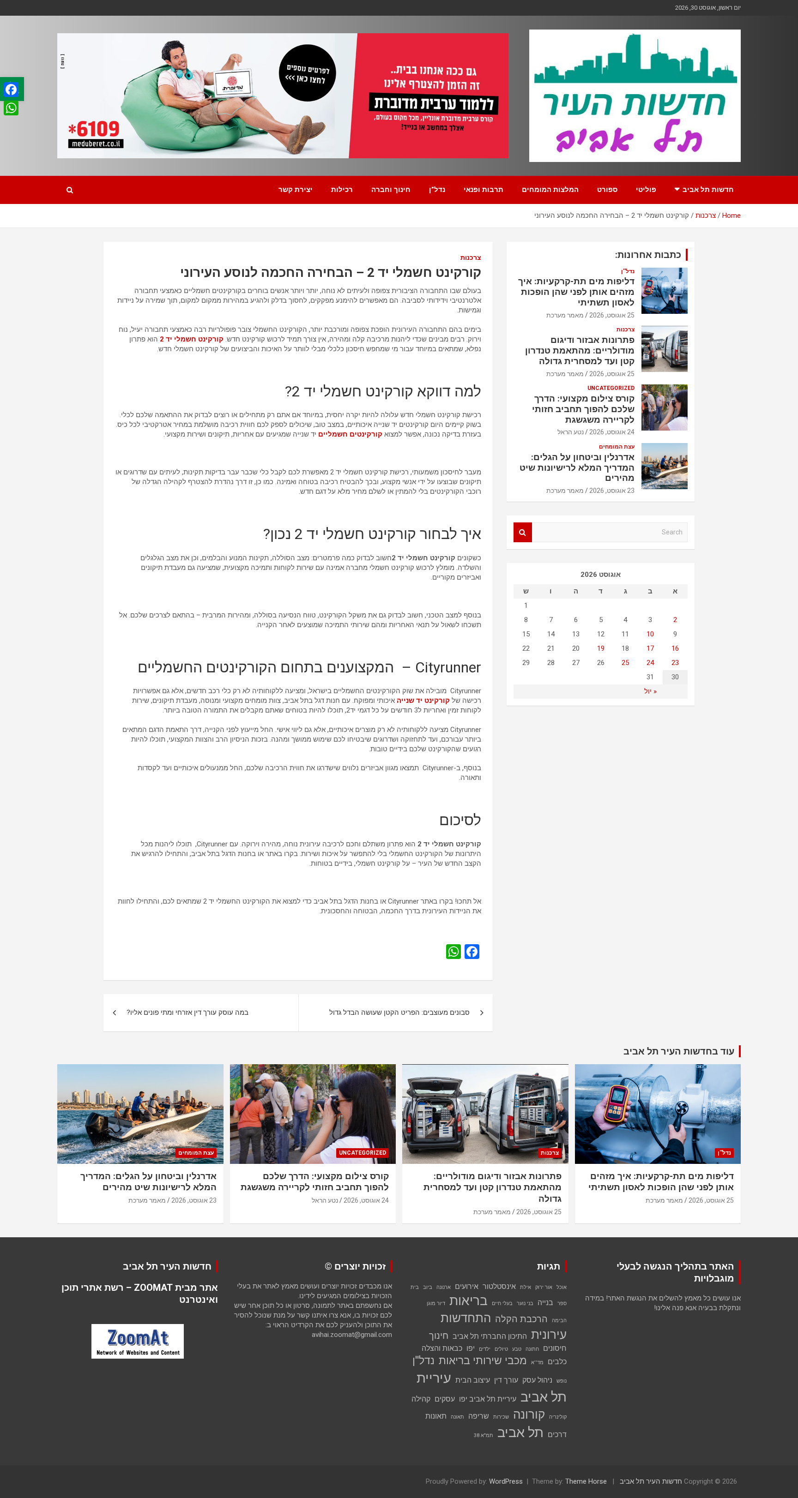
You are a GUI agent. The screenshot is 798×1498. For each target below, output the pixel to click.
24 (650, 663)
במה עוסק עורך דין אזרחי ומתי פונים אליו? (187, 1012)
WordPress (506, 1481)
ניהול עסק (537, 1380)
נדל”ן (437, 190)
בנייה (545, 1302)
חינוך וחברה (391, 190)
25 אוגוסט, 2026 (612, 315)
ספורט (607, 190)
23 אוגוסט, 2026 (612, 490)
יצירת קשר (295, 190)
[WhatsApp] (11, 108)
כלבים (557, 1361)
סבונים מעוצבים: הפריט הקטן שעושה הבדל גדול (399, 1012)
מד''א (537, 1363)
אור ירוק (543, 1287)
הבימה (559, 1321)
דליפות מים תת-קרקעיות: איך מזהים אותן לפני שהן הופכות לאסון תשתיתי (576, 292)
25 (625, 663)
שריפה (478, 1416)
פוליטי (646, 190)
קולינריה (558, 1417)
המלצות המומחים (550, 190)
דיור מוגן (436, 1303)
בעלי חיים (502, 1303)
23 (675, 663)
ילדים (484, 1349)
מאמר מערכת (565, 315)
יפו (470, 1348)
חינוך (438, 1335)
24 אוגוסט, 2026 (612, 432)
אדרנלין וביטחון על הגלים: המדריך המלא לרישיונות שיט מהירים (577, 468)
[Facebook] (11, 89)
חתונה (532, 1349)
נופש (561, 1381)
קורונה (529, 1414)
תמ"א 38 (483, 1435)
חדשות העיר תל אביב (651, 1481)
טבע (516, 1349)
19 (601, 648)
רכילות (342, 190)
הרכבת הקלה (521, 1318)
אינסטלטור (499, 1286)
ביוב (427, 1287)
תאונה (457, 1417)
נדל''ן (628, 271)
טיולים (501, 1349)
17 (650, 648)
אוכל (561, 1287)
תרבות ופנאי (483, 190)
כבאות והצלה (442, 1348)
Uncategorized (611, 388)
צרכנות (470, 257)
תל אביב (520, 1432)
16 (675, 648)
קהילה (420, 1399)
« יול (650, 691)
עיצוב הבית (472, 1380)
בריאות (468, 1300)
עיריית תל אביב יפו (487, 1399)
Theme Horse (586, 1481)
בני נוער (525, 1303)
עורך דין (506, 1380)
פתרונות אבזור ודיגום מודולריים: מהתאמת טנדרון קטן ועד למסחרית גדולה (580, 350)
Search (523, 532)
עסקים (445, 1399)
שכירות (501, 1417)
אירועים (466, 1286)
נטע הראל (570, 432)
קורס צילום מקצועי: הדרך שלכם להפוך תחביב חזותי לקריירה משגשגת (583, 409)
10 (650, 634)
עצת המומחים (617, 446)
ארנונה (443, 1287)
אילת (525, 1287)
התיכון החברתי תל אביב (490, 1336)
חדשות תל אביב (708, 190)
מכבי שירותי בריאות (483, 1360)
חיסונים (555, 1348)
